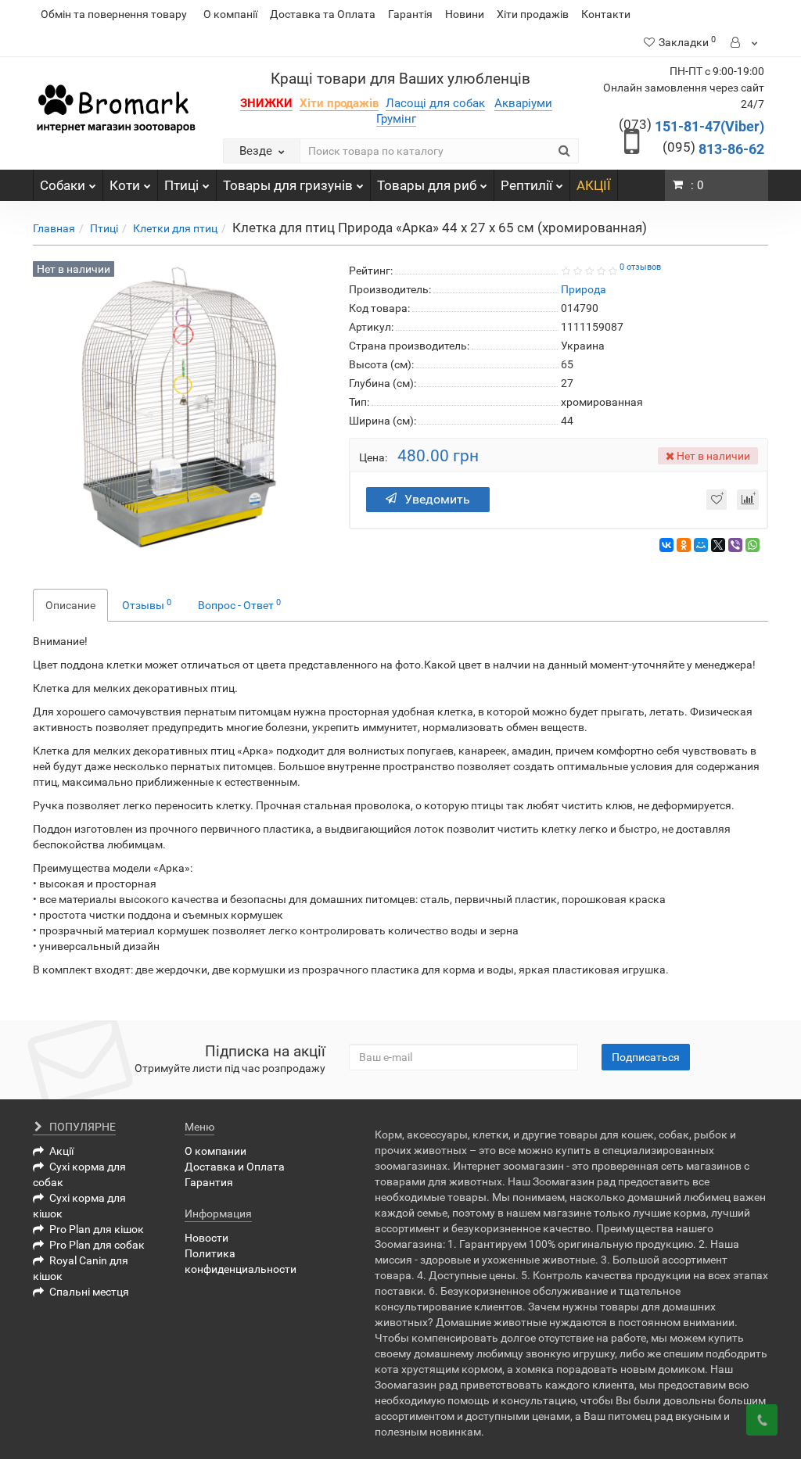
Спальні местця (89, 1291)
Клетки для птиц (175, 228)
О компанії (230, 14)
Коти (125, 185)
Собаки (62, 185)
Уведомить (437, 499)
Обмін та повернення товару (114, 14)
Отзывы (146, 604)
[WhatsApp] (752, 545)
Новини (464, 14)
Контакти (605, 14)
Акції (61, 1151)
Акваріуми (523, 103)
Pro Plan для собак (97, 1245)
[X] (718, 545)
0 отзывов (640, 267)
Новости (206, 1237)
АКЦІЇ (594, 185)
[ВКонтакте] (666, 545)
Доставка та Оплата (322, 14)
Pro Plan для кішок (96, 1229)
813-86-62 (713, 149)
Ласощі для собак (435, 103)
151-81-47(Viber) (691, 126)
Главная (54, 228)
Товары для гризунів (288, 185)
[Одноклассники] (684, 545)
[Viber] (735, 545)
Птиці (181, 185)
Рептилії (526, 185)
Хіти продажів (533, 14)
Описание (70, 605)
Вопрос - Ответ (239, 604)
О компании (215, 1151)
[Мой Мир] (701, 545)
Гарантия (209, 1182)
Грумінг (396, 119)
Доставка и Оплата (235, 1166)
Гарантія (410, 14)
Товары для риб (426, 185)
